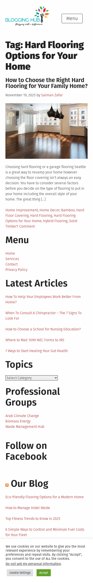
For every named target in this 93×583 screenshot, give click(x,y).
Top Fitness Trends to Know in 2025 (32, 518)
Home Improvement (21, 210)
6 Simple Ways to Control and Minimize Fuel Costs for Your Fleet (44, 532)
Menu (72, 18)
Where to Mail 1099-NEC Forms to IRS (34, 340)
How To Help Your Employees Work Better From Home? (43, 299)
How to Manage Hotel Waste (27, 508)
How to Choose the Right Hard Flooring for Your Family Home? (46, 83)
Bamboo (68, 210)
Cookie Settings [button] (19, 572)
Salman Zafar (52, 95)
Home (10, 253)
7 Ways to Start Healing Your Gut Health (36, 351)
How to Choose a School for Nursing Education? (43, 329)
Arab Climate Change (22, 416)
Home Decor (50, 210)
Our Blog (29, 483)
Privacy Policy (16, 269)
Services (12, 259)
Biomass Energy (17, 421)
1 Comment (26, 226)
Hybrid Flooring (55, 221)
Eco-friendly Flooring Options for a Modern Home (44, 497)
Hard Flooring (41, 215)
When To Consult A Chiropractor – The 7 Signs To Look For (43, 315)
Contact (11, 264)
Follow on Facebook (26, 451)
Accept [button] (43, 572)
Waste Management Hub (24, 426)
